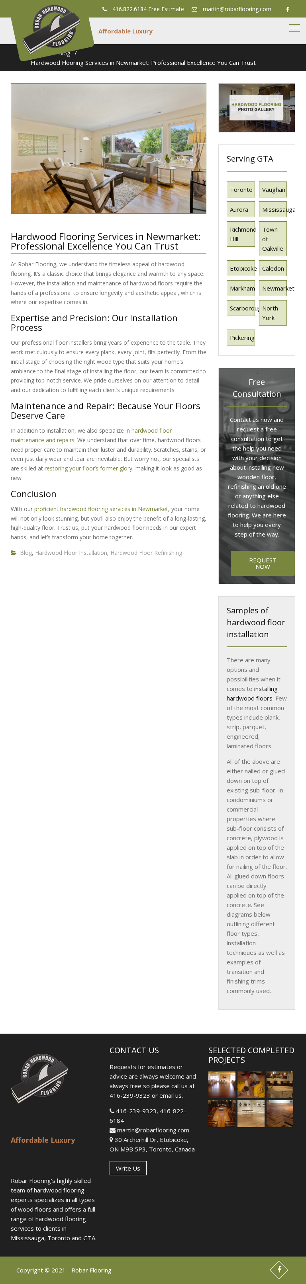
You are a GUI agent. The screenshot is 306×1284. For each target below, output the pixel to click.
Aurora (239, 209)
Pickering (242, 337)
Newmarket (274, 288)
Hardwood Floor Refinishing (146, 552)
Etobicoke (242, 268)
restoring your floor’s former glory (88, 468)
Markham (242, 288)
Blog (26, 552)
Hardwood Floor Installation (71, 552)
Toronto (241, 189)
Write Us (128, 1168)
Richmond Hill (242, 234)
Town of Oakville (272, 238)
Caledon (273, 268)
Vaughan (273, 189)
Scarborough (242, 308)
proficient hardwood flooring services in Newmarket (101, 509)
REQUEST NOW (263, 563)
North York (270, 313)
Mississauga (274, 209)
